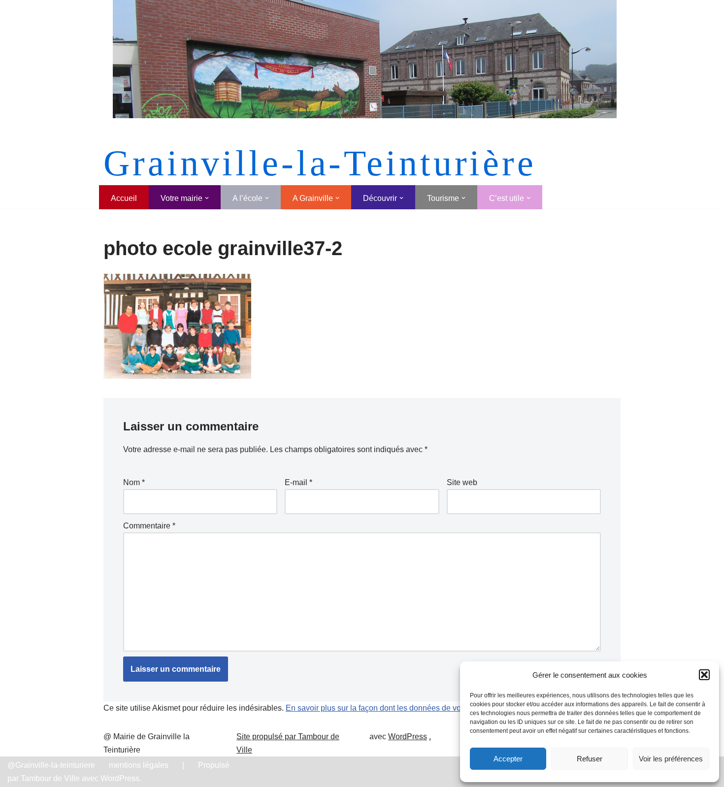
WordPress (407, 736)
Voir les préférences (671, 758)
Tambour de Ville (50, 778)
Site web (462, 482)
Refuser (589, 758)
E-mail (298, 482)
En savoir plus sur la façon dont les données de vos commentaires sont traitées (423, 708)
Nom (134, 482)
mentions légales (138, 765)
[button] (704, 675)
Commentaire (149, 526)
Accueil (124, 198)
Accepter (508, 758)
